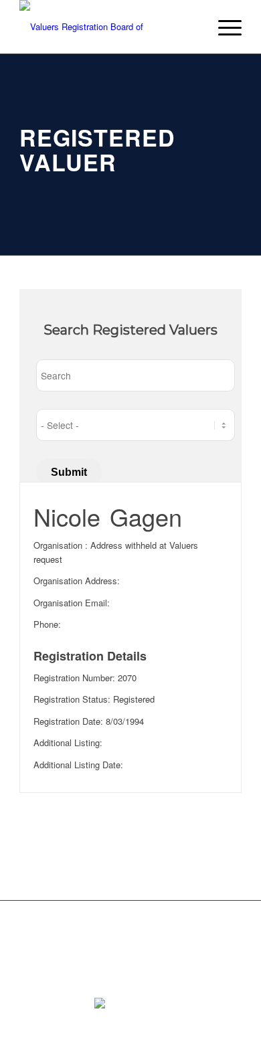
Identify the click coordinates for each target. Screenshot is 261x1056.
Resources (194, 931)
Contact (34, 953)
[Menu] (223, 27)
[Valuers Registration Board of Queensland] (108, 27)
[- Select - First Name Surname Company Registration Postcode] (135, 425)
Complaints (143, 931)
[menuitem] (223, 27)
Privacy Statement (95, 953)
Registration (89, 931)
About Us (38, 931)
